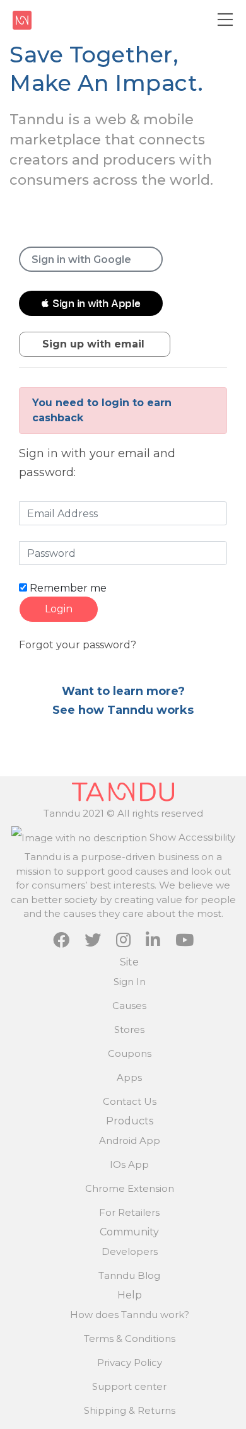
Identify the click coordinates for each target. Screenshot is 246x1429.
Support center (129, 1386)
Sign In (130, 982)
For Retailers (129, 1212)
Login (59, 609)
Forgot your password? (77, 645)
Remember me (67, 588)
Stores (129, 1029)
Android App (129, 1140)
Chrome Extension (129, 1188)
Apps (129, 1077)
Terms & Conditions (129, 1338)
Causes (129, 1006)
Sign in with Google (81, 259)
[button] (91, 303)
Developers (130, 1251)
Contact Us (129, 1101)
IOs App (129, 1164)
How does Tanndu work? (129, 1315)
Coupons (129, 1053)
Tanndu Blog (129, 1275)
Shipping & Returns (129, 1410)
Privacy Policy (129, 1362)
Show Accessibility (191, 837)
